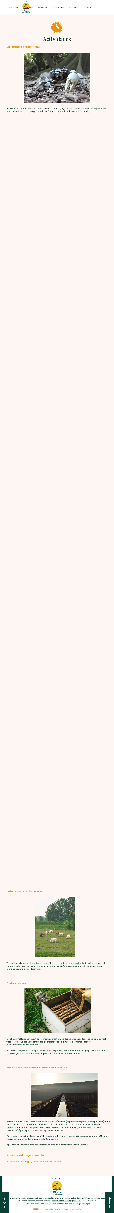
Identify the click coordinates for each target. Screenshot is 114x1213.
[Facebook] (4, 1198)
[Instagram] (4, 1202)
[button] (109, 1202)
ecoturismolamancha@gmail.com (66, 1200)
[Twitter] (4, 1206)
